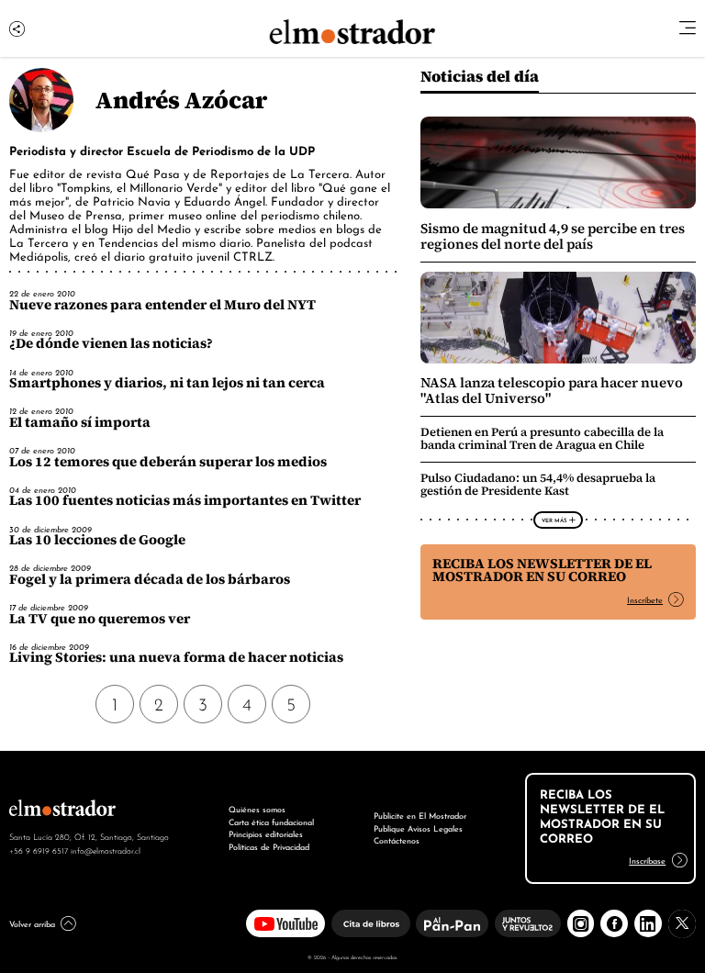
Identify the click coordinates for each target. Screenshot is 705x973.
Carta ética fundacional (271, 821)
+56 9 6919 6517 (38, 850)
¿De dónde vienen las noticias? (111, 343)
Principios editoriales (266, 833)
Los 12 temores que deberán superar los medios (168, 462)
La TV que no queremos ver (99, 619)
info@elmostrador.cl (105, 850)
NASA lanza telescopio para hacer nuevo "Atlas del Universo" (551, 390)
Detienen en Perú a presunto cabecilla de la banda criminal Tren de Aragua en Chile (542, 438)
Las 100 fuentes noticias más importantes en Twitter (185, 500)
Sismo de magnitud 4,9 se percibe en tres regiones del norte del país (552, 235)
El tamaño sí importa (80, 422)
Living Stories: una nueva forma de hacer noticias (176, 657)
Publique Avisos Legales (418, 827)
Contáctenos (397, 839)
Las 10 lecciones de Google (97, 540)
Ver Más (554, 519)
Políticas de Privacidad (269, 846)
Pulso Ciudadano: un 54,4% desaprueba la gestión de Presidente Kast (537, 484)
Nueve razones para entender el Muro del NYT (162, 305)
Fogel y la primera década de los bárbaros (149, 579)
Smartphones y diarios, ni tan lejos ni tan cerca (167, 383)
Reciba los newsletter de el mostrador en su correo (542, 570)
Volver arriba (32, 923)
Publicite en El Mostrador (420, 815)
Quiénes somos (257, 808)
